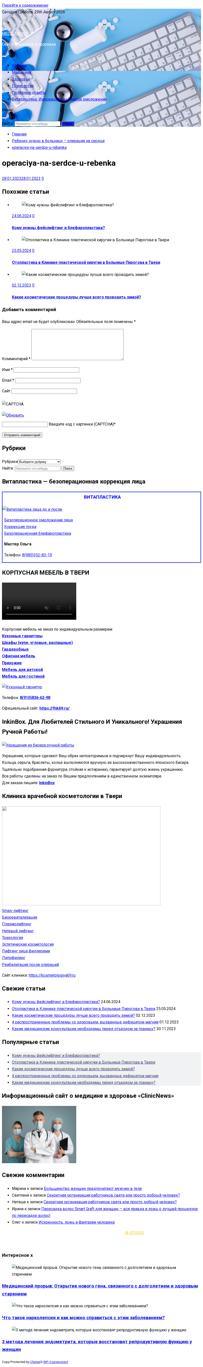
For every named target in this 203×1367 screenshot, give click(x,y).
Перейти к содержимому (25, 5)
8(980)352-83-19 (37, 555)
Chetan (35, 1362)
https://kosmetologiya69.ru (52, 975)
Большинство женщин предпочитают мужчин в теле (93, 1188)
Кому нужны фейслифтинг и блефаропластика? (58, 227)
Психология (23, 85)
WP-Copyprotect (55, 1362)
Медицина (21, 72)
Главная (19, 65)
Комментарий (16, 358)
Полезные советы (29, 92)
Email (8, 380)
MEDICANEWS (14, 33)
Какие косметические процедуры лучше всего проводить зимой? (76, 297)
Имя (7, 369)
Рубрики (10, 461)
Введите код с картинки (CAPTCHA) (81, 424)
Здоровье (21, 79)
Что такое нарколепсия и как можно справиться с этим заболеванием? (83, 1317)
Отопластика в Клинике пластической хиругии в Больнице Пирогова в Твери (86, 262)
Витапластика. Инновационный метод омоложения (59, 99)
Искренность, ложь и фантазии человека (77, 1222)
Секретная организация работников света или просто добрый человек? (113, 1195)
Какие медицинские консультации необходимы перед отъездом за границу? (83, 1028)
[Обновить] (13, 415)
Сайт (6, 391)
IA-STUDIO (134, 1233)
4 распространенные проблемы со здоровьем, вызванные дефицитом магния (85, 1022)
